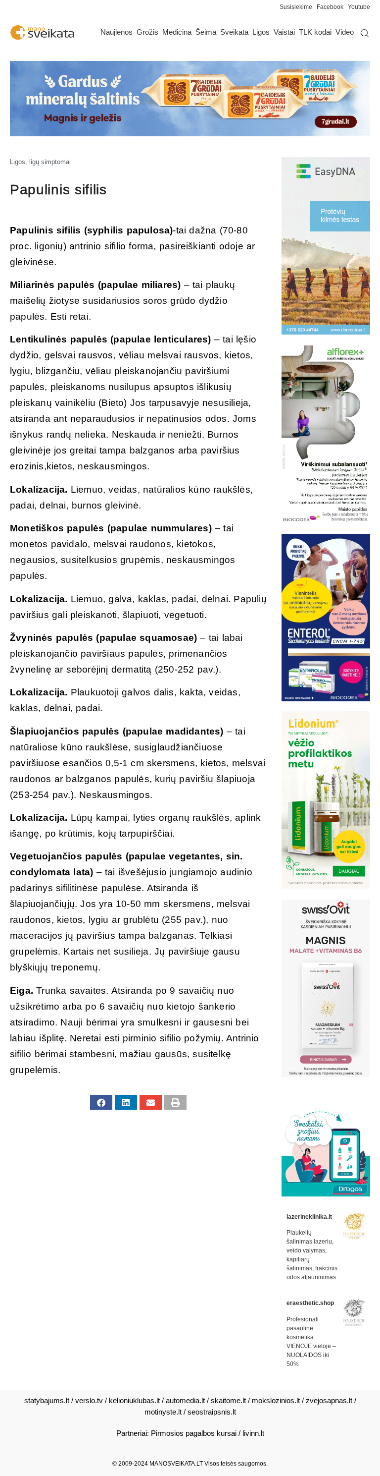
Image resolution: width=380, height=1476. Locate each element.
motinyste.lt (163, 1412)
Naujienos (116, 32)
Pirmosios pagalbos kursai (194, 1433)
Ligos (261, 32)
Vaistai (284, 32)
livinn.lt (253, 1433)
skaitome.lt (228, 1400)
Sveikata (234, 32)
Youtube (359, 6)
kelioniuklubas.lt (134, 1400)
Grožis (147, 32)
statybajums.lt (46, 1400)
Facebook (330, 6)
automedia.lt (185, 1400)
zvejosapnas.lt (329, 1400)
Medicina (176, 32)
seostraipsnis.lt (212, 1412)
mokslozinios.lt (276, 1400)
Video (344, 32)
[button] (101, 1102)
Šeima (205, 32)
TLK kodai (315, 32)
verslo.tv (89, 1400)
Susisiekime (298, 6)
